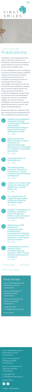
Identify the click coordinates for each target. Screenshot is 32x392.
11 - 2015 (19, 187)
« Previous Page (8, 265)
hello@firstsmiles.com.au (14, 309)
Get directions (9, 288)
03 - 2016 (16, 160)
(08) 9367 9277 (10, 307)
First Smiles (16, 10)
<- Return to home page (10, 49)
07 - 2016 (18, 126)
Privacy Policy (9, 313)
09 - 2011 (18, 233)
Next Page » (25, 265)
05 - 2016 (19, 146)
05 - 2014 (17, 200)
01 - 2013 (18, 215)
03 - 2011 (18, 253)
